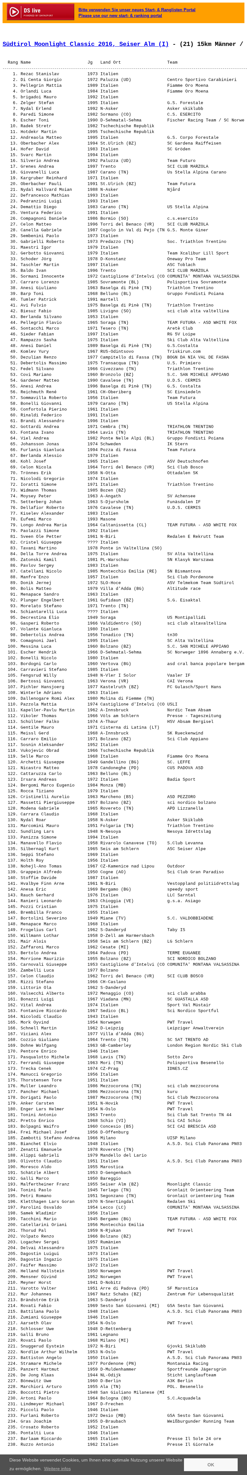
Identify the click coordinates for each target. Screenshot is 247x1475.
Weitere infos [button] (57, 1468)
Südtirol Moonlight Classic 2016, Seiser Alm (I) (86, 44)
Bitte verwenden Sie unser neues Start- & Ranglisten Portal (137, 9)
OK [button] (210, 1464)
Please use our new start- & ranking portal (120, 15)
